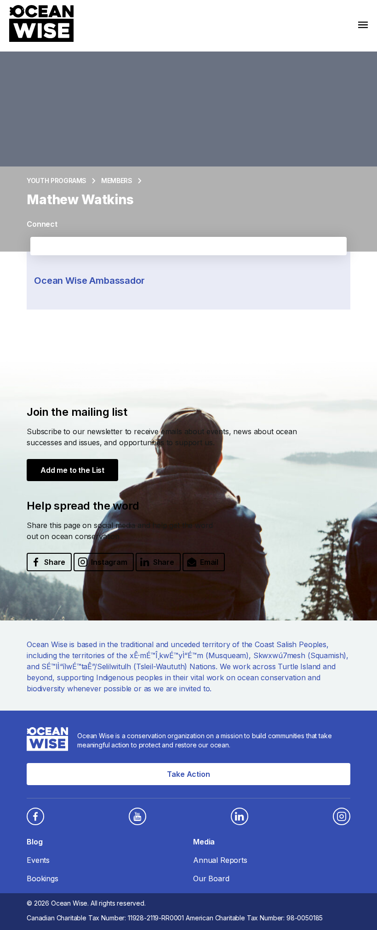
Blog (34, 841)
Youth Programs (56, 180)
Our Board (211, 878)
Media (204, 841)
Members (116, 180)
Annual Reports (220, 860)
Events (38, 860)
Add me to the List (72, 470)
